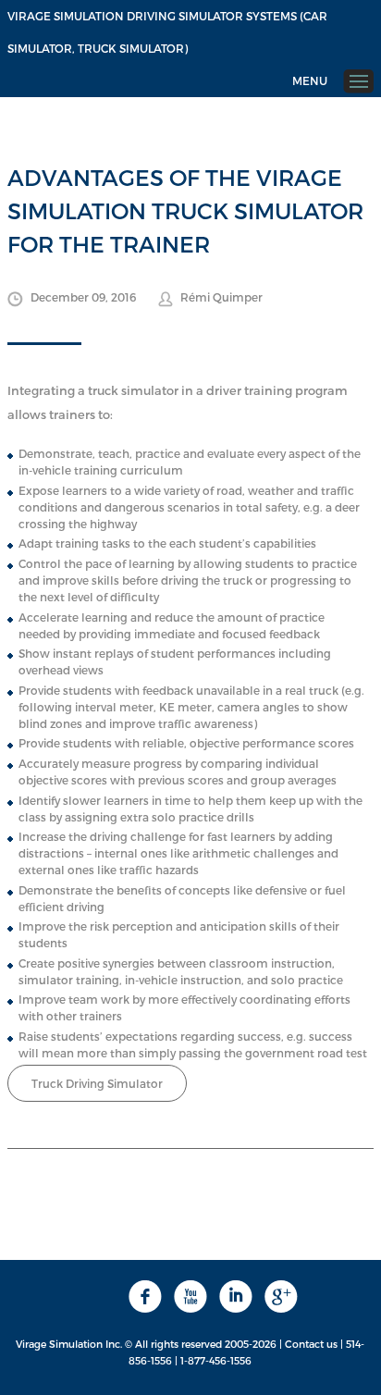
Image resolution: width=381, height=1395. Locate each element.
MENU (309, 80)
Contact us (311, 1344)
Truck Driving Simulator (97, 1083)
